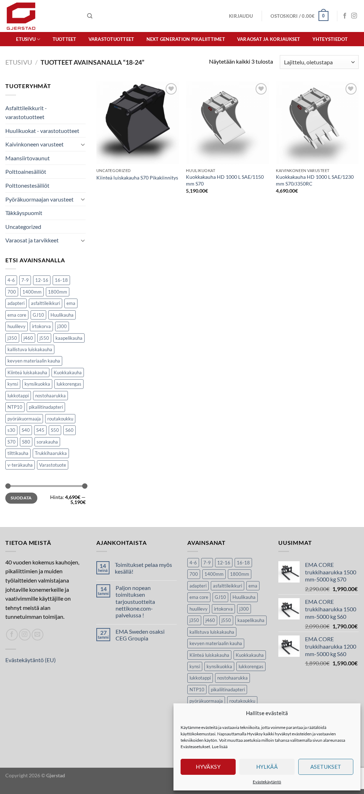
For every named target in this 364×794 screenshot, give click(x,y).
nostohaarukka (50, 395)
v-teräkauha (20, 465)
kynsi (12, 384)
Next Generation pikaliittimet (185, 39)
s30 (11, 430)
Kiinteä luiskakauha (27, 372)
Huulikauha (62, 315)
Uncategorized (23, 226)
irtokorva (41, 326)
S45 (40, 430)
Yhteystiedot (330, 39)
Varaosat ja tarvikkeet (32, 240)
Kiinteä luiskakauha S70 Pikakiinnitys (137, 178)
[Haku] (89, 16)
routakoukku (60, 419)
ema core (16, 315)
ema (70, 303)
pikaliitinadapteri (46, 407)
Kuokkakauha (68, 372)
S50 (55, 430)
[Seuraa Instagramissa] (354, 16)
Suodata (21, 497)
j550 (44, 338)
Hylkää (267, 766)
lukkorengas (69, 384)
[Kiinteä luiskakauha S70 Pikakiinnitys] (137, 122)
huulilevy (16, 326)
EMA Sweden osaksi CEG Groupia (140, 635)
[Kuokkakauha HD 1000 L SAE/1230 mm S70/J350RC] (317, 122)
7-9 (25, 280)
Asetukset (325, 766)
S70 (11, 442)
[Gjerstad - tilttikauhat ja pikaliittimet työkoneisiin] (40, 16)
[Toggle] (83, 144)
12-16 (41, 280)
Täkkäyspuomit (23, 212)
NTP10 (14, 407)
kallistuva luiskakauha (29, 349)
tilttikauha (17, 453)
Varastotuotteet (111, 39)
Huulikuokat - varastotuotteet (42, 130)
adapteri (16, 303)
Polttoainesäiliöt (25, 171)
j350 (12, 338)
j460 (28, 338)
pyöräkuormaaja (24, 419)
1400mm (32, 292)
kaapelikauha (68, 338)
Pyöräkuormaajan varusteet (39, 199)
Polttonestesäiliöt (27, 185)
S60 (69, 430)
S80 (26, 442)
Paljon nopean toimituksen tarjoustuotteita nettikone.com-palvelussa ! (135, 601)
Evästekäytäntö (267, 781)
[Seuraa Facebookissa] (345, 16)
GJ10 (38, 315)
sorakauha (47, 442)
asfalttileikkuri (45, 303)
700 (11, 292)
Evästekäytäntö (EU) (30, 659)
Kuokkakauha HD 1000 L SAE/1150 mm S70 (225, 180)
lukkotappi (18, 395)
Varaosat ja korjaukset (268, 39)
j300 (62, 326)
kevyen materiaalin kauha (33, 361)
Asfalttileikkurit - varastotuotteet (26, 112)
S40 (26, 430)
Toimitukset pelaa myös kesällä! (143, 568)
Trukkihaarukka (51, 453)
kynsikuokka (37, 384)
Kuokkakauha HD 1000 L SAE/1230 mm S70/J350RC (315, 180)
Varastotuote (52, 465)
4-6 (11, 280)
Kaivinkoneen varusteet (34, 144)
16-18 (61, 280)
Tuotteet (64, 39)
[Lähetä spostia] (37, 634)
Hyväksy (208, 766)
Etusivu (26, 39)
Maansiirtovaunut (27, 158)
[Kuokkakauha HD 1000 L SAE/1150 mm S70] (227, 122)
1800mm (57, 292)
